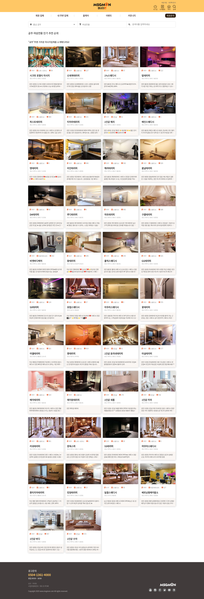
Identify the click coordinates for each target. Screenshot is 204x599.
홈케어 (86, 15)
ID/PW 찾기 (172, 2)
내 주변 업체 (62, 15)
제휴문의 (170, 15)
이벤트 (109, 15)
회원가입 (164, 2)
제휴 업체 (40, 15)
